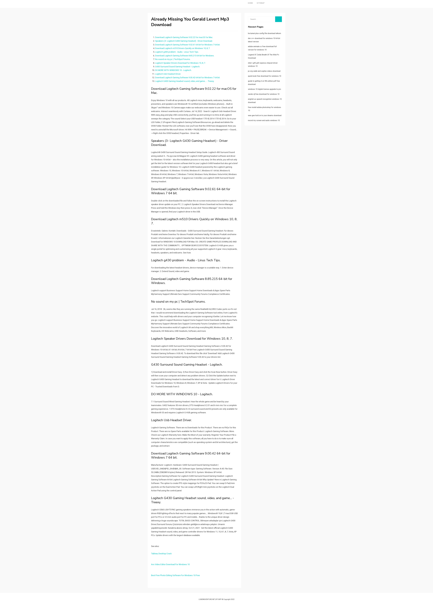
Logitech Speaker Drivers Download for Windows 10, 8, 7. (180, 63)
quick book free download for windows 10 (264, 76)
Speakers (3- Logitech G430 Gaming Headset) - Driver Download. (184, 41)
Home (250, 3)
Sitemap (261, 3)
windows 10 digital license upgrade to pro (264, 89)
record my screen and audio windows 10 (264, 120)
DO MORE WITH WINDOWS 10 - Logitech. (173, 70)
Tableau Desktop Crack (161, 553)
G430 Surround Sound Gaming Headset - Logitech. (177, 66)
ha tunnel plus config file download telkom (264, 33)
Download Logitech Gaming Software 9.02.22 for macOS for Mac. (184, 37)
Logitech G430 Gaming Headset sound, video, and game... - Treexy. (184, 81)
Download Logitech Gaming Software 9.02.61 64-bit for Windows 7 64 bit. (187, 44)
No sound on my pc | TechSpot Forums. (172, 59)
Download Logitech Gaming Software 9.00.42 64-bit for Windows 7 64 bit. (187, 77)
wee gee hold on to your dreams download (264, 115)
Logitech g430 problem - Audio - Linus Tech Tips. (177, 52)
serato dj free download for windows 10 (263, 94)
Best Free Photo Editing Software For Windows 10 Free (175, 575)
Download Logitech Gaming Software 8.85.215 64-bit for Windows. (184, 55)
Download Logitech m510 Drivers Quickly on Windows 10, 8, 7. (182, 48)
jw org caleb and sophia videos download (264, 71)
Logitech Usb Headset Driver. (168, 74)
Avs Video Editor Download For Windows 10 (170, 564)
